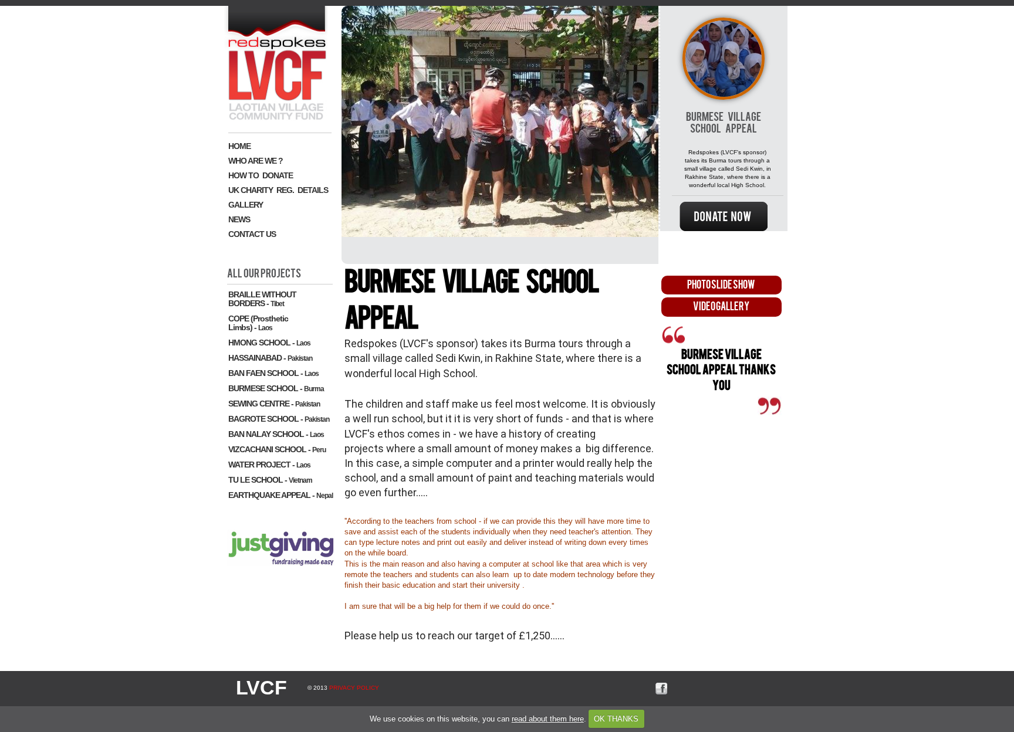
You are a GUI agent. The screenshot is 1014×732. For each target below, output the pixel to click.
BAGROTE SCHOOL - (278, 418)
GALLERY (245, 204)
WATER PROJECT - (269, 464)
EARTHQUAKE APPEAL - (280, 495)
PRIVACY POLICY (354, 687)
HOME (239, 146)
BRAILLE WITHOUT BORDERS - (262, 299)
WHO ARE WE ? (255, 160)
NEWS (239, 219)
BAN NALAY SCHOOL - (276, 434)
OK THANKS (616, 718)
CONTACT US (252, 234)
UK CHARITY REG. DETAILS (278, 190)
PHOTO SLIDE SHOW (721, 284)
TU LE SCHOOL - (270, 479)
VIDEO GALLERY (721, 306)
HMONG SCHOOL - (269, 342)
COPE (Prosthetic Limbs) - (258, 323)
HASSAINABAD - (270, 357)
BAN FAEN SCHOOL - (273, 373)
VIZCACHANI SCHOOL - (277, 449)
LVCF (261, 687)
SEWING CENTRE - (274, 403)
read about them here (548, 718)
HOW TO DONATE (260, 175)
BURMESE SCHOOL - (276, 388)
